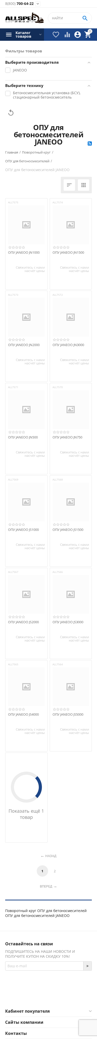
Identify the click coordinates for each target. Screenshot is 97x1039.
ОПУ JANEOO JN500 (23, 437)
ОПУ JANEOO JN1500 (68, 253)
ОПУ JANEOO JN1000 (24, 253)
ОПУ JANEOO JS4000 (23, 715)
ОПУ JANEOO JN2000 (24, 345)
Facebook (41, 995)
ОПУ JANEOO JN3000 (68, 345)
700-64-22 (19, 4)
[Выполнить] (87, 966)
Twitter (69, 995)
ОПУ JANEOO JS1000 (23, 530)
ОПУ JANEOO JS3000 (68, 622)
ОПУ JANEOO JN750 (67, 437)
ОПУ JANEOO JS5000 (68, 715)
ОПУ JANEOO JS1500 (68, 530)
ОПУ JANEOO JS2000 (23, 622)
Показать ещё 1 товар (26, 814)
